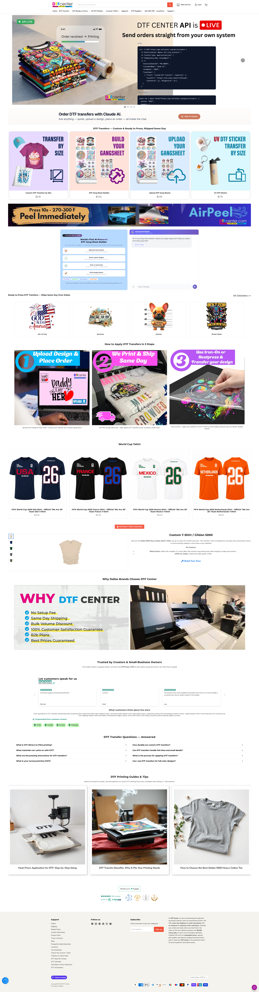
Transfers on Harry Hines (59, 956)
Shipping (54, 926)
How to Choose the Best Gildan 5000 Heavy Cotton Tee (211, 867)
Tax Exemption (56, 950)
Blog (52, 941)
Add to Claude (191, 116)
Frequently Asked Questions (61, 944)
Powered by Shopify (57, 986)
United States (197, 977)
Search (53, 924)
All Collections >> (242, 295)
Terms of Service (57, 938)
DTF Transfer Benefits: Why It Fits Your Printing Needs (129, 867)
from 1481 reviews (45, 683)
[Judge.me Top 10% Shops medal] (154, 898)
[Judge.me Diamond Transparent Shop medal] (129, 898)
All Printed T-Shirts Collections (130, 527)
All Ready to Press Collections (61, 965)
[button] (34, 694)
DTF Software (56, 962)
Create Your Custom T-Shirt (61, 953)
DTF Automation (57, 968)
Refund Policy (56, 929)
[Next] (243, 60)
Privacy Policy (56, 935)
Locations (54, 947)
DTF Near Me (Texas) (58, 959)
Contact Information (58, 932)
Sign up (159, 929)
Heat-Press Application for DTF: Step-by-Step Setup (47, 867)
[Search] (170, 4)
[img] (131, 681)
